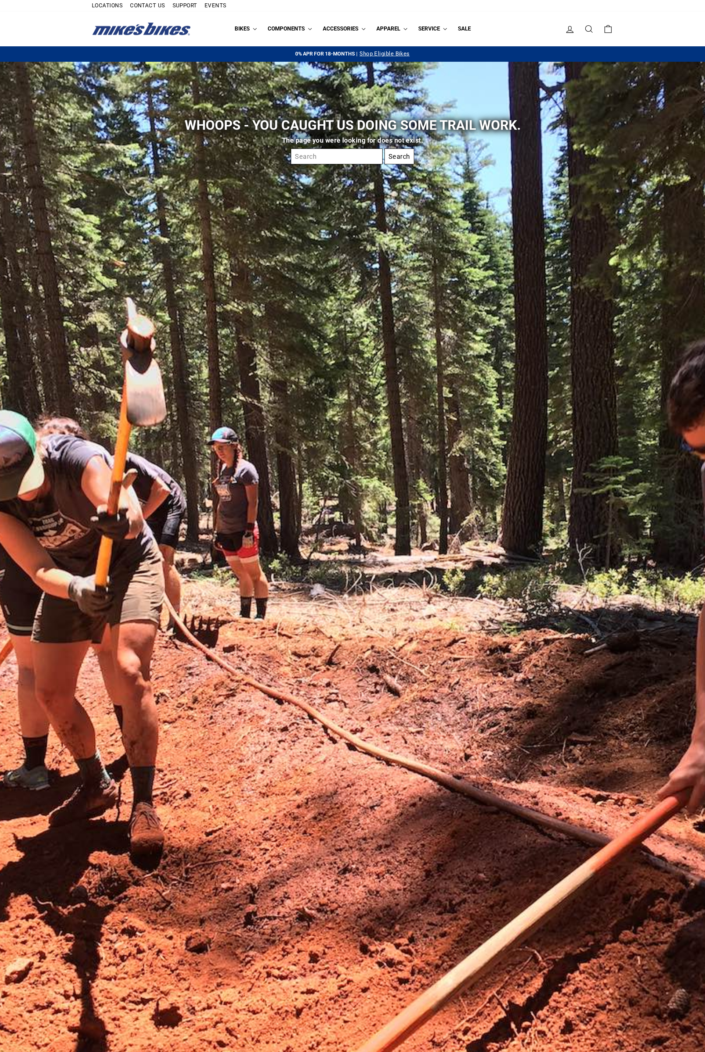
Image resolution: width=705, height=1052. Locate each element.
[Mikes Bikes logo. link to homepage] (141, 28)
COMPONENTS (287, 28)
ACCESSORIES (341, 28)
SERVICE (429, 28)
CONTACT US (147, 5)
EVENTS (216, 5)
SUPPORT (185, 5)
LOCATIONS (107, 5)
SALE (464, 28)
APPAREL (389, 28)
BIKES (243, 28)
